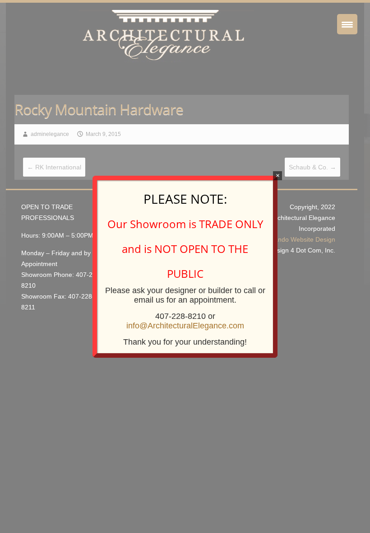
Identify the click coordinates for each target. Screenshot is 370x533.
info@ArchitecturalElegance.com (185, 325)
